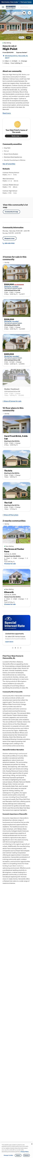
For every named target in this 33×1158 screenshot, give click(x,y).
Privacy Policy (25, 1151)
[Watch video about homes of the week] (16, 124)
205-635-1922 (9, 243)
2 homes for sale (10, 604)
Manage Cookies (8, 1155)
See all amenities (9, 164)
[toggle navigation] (3, 7)
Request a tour (10, 238)
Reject (18, 1155)
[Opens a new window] (24, 13)
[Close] (31, 1143)
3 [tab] (18, 648)
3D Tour (21, 37)
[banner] (16, 2)
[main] (16, 584)
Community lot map (11, 212)
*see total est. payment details (13, 287)
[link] (16, 25)
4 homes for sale (10, 564)
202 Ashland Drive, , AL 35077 (16, 57)
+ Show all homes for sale (12, 401)
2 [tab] (16, 648)
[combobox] (24, 7)
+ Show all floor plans (10, 515)
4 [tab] (21, 648)
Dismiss (26, 1155)
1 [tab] (13, 648)
